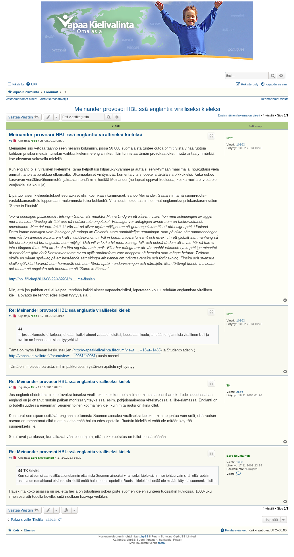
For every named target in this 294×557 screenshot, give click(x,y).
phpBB (144, 536)
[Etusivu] (147, 32)
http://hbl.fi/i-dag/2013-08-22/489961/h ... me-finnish (52, 279)
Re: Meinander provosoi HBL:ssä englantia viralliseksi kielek (69, 310)
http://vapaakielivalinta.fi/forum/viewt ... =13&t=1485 (117, 350)
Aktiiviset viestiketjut (54, 99)
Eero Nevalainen (238, 455)
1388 (239, 462)
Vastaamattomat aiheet (21, 99)
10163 (240, 144)
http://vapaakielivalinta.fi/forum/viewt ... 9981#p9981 (52, 356)
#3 (10, 387)
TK (228, 385)
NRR (230, 138)
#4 (10, 457)
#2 (10, 315)
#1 (10, 140)
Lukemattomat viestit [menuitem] (274, 99)
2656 (239, 391)
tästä (161, 542)
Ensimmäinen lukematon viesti (239, 115)
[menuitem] (31, 84)
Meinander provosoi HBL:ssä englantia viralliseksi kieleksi (147, 109)
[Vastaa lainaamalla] (211, 136)
